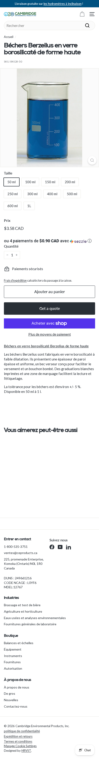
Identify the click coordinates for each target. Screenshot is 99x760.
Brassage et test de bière (22, 605)
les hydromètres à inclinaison (63, 4)
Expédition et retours (18, 736)
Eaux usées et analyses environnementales (35, 618)
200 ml (70, 182)
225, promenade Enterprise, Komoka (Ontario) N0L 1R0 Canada (24, 563)
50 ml (11, 182)
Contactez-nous (15, 706)
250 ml (12, 194)
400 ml (52, 194)
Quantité (11, 246)
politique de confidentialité (22, 731)
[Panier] (82, 14)
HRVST (26, 750)
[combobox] (49, 25)
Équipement (12, 649)
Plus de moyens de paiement (49, 334)
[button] (49, 241)
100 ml (30, 182)
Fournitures (12, 662)
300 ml (32, 194)
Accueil (8, 37)
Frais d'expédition (15, 280)
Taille (8, 173)
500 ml (72, 194)
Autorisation (13, 668)
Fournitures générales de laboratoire (30, 624)
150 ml (50, 182)
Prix (7, 220)
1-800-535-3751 (16, 547)
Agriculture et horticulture (23, 611)
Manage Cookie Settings (20, 746)
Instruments (13, 656)
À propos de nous (16, 687)
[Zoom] (92, 160)
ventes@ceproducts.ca (20, 553)
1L (29, 206)
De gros (9, 693)
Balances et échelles (18, 643)
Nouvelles (11, 700)
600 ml (12, 206)
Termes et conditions (18, 741)
